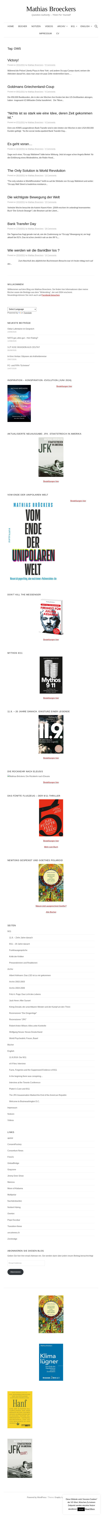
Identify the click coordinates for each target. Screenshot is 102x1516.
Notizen (36, 26)
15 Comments (50, 202)
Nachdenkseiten (14, 1201)
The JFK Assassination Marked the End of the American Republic (38, 1095)
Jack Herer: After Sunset (19, 1001)
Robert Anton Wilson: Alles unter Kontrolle (27, 1026)
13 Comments (50, 175)
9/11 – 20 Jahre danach (19, 944)
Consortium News (15, 1151)
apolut (10, 1138)
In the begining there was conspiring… (26, 1076)
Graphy (58, 1497)
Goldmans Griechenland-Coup (30, 87)
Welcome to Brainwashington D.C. (24, 1101)
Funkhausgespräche (18, 950)
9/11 (73, 26)
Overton (10, 1214)
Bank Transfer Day (21, 224)
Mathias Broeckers (51, 9)
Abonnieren (15, 1272)
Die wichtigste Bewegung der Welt (33, 197)
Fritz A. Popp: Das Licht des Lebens (25, 994)
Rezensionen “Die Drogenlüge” (23, 1013)
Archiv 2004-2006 (17, 988)
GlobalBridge (13, 1163)
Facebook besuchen (51, 295)
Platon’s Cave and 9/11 (19, 1089)
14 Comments (50, 255)
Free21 (10, 1157)
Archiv (61, 26)
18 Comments (50, 229)
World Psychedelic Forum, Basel (23, 1038)
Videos (49, 26)
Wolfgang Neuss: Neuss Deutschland (25, 1032)
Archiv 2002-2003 (17, 982)
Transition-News (14, 1226)
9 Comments (50, 65)
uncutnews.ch (13, 1233)
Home (11, 26)
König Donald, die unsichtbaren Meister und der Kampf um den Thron (39, 1007)
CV (57, 33)
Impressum (45, 33)
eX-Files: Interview (17, 1064)
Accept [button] (81, 1509)
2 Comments (50, 149)
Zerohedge (12, 1239)
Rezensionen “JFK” (17, 1019)
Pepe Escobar (13, 1220)
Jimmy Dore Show (15, 1176)
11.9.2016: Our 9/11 (17, 1057)
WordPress (41, 1497)
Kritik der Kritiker (16, 956)
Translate (28, 313)
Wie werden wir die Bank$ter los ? (33, 250)
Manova (11, 1182)
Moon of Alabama (15, 1188)
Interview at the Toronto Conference (24, 1082)
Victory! (13, 60)
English (85, 26)
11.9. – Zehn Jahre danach (21, 938)
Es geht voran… (19, 144)
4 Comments (50, 92)
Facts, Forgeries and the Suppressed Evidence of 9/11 (33, 1070)
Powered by (32, 1497)
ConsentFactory (14, 1144)
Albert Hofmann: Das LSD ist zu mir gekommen (30, 975)
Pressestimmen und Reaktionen (23, 963)
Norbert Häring (14, 1207)
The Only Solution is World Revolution (36, 171)
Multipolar (11, 1195)
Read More (90, 1509)
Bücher (22, 26)
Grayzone (11, 1169)
